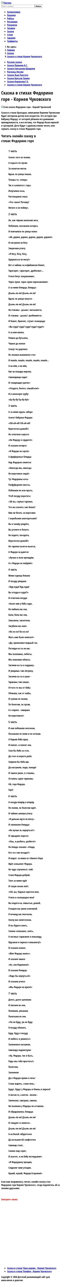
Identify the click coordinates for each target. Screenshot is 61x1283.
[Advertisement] (30, 1233)
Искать (38, 6)
